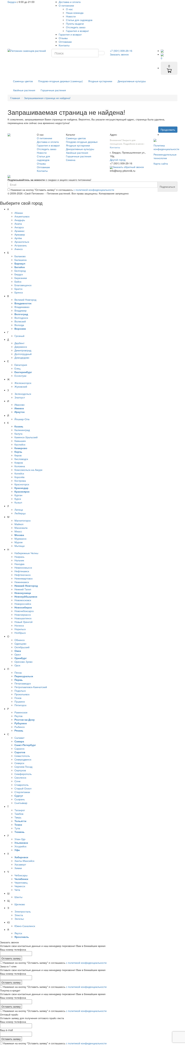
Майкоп (18, 524)
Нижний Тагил (22, 589)
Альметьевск (21, 216)
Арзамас (19, 231)
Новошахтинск (22, 618)
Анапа (18, 223)
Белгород (20, 270)
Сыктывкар (20, 803)
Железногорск (22, 383)
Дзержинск (20, 346)
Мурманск (20, 538)
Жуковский (20, 386)
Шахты (18, 897)
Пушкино (19, 701)
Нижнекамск (21, 582)
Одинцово (20, 643)
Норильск (20, 629)
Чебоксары (20, 875)
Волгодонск (21, 317)
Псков (17, 698)
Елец (17, 368)
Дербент (19, 343)
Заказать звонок (119, 54)
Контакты (64, 45)
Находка (19, 564)
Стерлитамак (22, 792)
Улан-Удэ (19, 839)
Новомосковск (22, 600)
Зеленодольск (22, 394)
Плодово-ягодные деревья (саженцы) (60, 81)
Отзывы (63, 38)
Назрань (19, 556)
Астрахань (20, 245)
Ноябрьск (20, 632)
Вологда (19, 325)
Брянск (18, 292)
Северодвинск (22, 759)
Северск (19, 763)
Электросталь (22, 911)
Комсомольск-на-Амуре (28, 470)
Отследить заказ (75, 27)
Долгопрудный (23, 354)
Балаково (20, 256)
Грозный (19, 336)
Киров (17, 455)
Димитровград (22, 350)
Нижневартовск (23, 578)
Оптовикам (65, 41)
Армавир (19, 234)
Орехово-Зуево (23, 661)
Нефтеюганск (22, 575)
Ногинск (19, 625)
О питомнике (66, 5)
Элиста (18, 915)
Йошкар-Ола (21, 419)
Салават (19, 737)
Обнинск (19, 640)
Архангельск (21, 241)
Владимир (20, 310)
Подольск (20, 690)
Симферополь (23, 774)
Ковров (18, 462)
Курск (17, 499)
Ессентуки (20, 375)
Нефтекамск (21, 571)
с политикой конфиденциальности (94, 190)
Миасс (18, 531)
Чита (17, 889)
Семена (70, 160)
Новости (71, 16)
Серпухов (20, 770)
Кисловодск (21, 459)
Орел (17, 654)
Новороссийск (22, 603)
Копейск (19, 473)
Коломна (19, 466)
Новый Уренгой (23, 622)
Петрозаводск (22, 683)
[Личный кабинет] (162, 50)
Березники (20, 278)
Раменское (20, 712)
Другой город (117, 159)
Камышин (20, 441)
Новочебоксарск (24, 611)
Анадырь (19, 220)
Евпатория (20, 365)
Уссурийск (20, 846)
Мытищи (19, 546)
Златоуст (19, 397)
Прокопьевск (21, 694)
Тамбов (18, 813)
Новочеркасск (22, 614)
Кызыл (18, 502)
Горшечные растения (53, 90)
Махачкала (20, 527)
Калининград (22, 430)
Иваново (19, 404)
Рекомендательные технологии (165, 156)
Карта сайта (161, 163)
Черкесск (19, 886)
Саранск (19, 748)
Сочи (17, 781)
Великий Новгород (25, 299)
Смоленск (20, 777)
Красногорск (21, 484)
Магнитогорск (22, 520)
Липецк (18, 509)
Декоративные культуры (132, 81)
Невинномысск (23, 567)
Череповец (20, 882)
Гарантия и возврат (77, 31)
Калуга (18, 433)
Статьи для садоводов (79, 20)
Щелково (19, 904)
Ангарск (19, 227)
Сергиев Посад (23, 766)
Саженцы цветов (23, 81)
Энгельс (19, 918)
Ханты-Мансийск (24, 861)
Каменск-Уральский (26, 437)
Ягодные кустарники (100, 81)
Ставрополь (21, 785)
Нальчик (19, 560)
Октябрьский (21, 647)
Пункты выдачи (75, 23)
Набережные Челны (26, 553)
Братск (18, 289)
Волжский (20, 321)
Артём (18, 238)
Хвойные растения (24, 90)
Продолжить (168, 129)
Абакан (18, 213)
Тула (17, 828)
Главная (15, 98)
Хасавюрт (20, 864)
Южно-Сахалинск (24, 926)
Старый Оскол (22, 788)
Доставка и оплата (70, 2)
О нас (69, 9)
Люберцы (20, 513)
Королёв (19, 477)
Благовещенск (22, 285)
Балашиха (20, 260)
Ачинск (18, 249)
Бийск (17, 281)
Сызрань (19, 799)
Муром (18, 542)
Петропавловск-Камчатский (30, 687)
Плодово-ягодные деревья (82, 142)
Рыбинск (19, 727)
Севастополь (22, 756)
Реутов (18, 716)
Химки (18, 868)
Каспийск (19, 444)
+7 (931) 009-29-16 (121, 50)
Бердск (12, 2)
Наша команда (74, 12)
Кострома (20, 480)
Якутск (18, 933)
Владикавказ (21, 307)
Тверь (17, 817)
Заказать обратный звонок (128, 167)
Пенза (18, 672)
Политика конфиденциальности (166, 147)
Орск (17, 665)
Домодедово (21, 357)
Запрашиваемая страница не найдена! (47, 98)
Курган (18, 495)
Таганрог (19, 810)
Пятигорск (20, 705)
